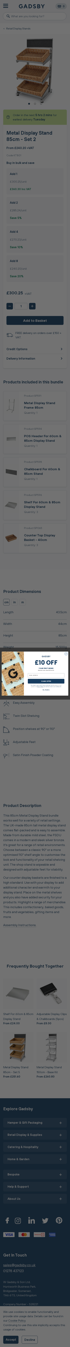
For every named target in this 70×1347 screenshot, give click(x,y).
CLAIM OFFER (46, 681)
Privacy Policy (40, 686)
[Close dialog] (66, 653)
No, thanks (46, 690)
